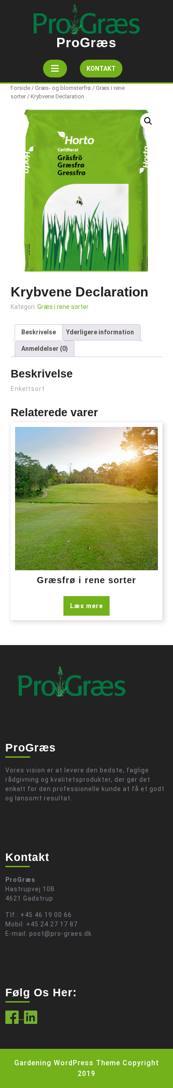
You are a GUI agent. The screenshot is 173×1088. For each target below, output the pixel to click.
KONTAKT (104, 71)
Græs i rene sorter (63, 306)
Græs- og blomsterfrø (63, 88)
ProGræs (86, 42)
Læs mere (86, 605)
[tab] (55, 68)
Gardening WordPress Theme (67, 1063)
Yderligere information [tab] (100, 332)
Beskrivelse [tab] (38, 332)
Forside (20, 88)
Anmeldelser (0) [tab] (44, 348)
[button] (148, 121)
